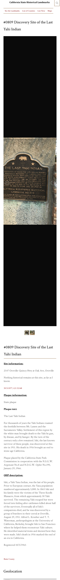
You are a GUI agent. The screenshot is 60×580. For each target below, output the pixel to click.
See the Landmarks (12, 11)
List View (41, 11)
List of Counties (28, 11)
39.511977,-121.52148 (13, 388)
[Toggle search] (57, 3)
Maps (50, 11)
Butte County (9, 559)
